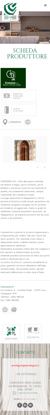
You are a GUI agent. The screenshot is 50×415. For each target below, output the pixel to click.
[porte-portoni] (7, 110)
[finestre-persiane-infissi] (7, 95)
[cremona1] (25, 160)
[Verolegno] (9, 11)
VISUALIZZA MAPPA (27, 393)
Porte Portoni (18, 109)
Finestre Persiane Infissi (18, 96)
